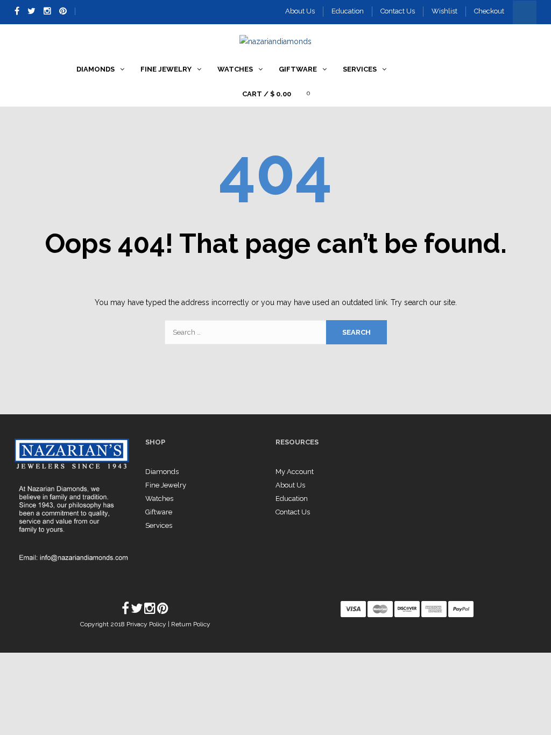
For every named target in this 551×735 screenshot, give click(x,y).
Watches (159, 498)
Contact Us (397, 11)
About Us (300, 11)
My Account (295, 472)
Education (347, 11)
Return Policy (190, 624)
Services (158, 525)
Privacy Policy (147, 624)
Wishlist (444, 11)
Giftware (158, 512)
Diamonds (162, 472)
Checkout (489, 11)
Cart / (266, 94)
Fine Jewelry (165, 485)
